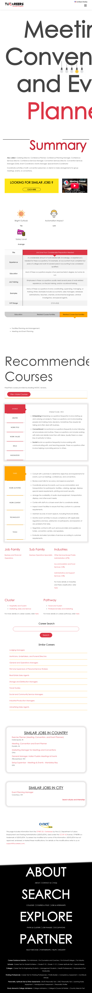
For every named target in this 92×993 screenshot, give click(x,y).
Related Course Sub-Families (73, 314)
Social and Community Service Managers (26, 694)
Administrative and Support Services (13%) (64, 574)
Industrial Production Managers (22, 701)
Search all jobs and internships (73, 800)
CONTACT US (46, 883)
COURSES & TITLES (42, 905)
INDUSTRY (62, 950)
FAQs (55, 883)
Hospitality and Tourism (17, 606)
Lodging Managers (17, 650)
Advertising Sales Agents (19, 707)
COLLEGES (30, 905)
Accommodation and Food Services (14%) (64, 565)
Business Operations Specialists (40, 555)
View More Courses (19, 394)
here (56, 588)
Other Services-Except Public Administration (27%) (65, 556)
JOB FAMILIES (47, 927)
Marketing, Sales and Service (20, 609)
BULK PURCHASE (32, 950)
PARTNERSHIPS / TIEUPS (48, 950)
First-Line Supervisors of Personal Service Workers (28, 669)
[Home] (14, 5)
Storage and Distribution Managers (23, 682)
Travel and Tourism (55, 606)
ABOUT (37, 883)
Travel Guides (14, 688)
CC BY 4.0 (63, 834)
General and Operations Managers (23, 663)
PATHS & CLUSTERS (34, 927)
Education (18, 314)
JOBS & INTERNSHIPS (58, 905)
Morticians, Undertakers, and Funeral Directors (27, 656)
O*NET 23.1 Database (45, 831)
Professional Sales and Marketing (60, 609)
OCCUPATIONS (59, 927)
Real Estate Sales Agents (19, 675)
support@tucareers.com (15, 843)
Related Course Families (46, 314)
